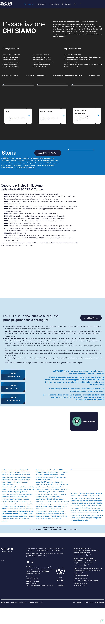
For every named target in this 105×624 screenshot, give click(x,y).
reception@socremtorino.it (82, 552)
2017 (65, 530)
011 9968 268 (93, 560)
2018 (60, 530)
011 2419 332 (95, 550)
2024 (35, 530)
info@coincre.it (78, 573)
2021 (50, 530)
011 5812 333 (94, 581)
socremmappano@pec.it (81, 565)
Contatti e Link (54, 4)
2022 (45, 530)
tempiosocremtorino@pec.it (82, 555)
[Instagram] (32, 562)
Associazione (28, 4)
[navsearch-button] (80, 4)
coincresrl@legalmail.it (81, 575)
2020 (55, 530)
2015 (75, 530)
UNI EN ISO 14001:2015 (32, 581)
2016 (70, 530)
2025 (30, 530)
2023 (40, 530)
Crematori (41, 4)
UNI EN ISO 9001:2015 (32, 579)
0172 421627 (96, 571)
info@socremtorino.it (80, 583)
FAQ (75, 4)
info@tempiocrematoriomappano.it (84, 563)
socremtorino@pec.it (80, 585)
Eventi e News (66, 4)
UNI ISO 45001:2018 (31, 583)
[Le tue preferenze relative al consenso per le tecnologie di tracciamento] (102, 621)
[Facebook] (28, 562)
